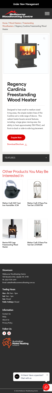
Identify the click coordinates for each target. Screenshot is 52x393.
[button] (44, 38)
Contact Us (6, 314)
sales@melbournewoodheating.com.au (21, 282)
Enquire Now (16, 137)
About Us (5, 320)
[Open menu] (47, 13)
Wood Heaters (15, 23)
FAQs (4, 317)
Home (4, 23)
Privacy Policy (7, 323)
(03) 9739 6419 (10, 280)
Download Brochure (15, 144)
